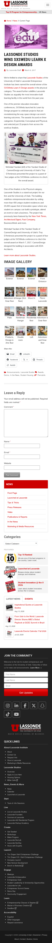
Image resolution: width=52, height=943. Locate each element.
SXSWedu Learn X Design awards (19, 88)
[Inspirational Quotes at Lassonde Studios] (9, 607)
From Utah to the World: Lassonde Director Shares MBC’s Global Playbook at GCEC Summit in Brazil (29, 619)
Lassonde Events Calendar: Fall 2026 (30, 631)
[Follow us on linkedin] (16, 705)
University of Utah (25, 935)
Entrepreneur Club (14, 880)
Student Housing (26, 375)
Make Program (13, 837)
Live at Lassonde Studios (17, 811)
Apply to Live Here (14, 774)
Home (8, 20)
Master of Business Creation (18, 905)
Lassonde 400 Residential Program (20, 820)
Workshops (11, 834)
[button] (9, 273)
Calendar (10, 791)
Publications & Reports (17, 516)
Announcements (13, 372)
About (9, 751)
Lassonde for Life (14, 885)
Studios (29, 939)
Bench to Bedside (14, 865)
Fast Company (28, 219)
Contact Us (11, 754)
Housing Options (13, 777)
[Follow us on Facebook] (25, 705)
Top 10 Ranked (25, 555)
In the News (14, 375)
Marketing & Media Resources (20, 526)
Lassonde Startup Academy (18, 823)
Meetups (10, 874)
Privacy (44, 935)
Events (29, 598)
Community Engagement (16, 894)
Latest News (13, 598)
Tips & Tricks (13, 502)
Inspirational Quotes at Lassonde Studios (28, 606)
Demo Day (11, 891)
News (15, 20)
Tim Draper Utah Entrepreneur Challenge (23, 854)
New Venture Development (17, 863)
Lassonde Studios (35, 78)
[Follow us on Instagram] (8, 705)
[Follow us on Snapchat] (42, 705)
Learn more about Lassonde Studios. (20, 255)
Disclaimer (37, 935)
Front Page (12, 492)
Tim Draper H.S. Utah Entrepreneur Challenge (25, 857)
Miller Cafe (11, 780)
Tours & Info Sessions (16, 803)
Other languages (13, 919)
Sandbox (11, 908)
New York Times (39, 216)
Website (7, 463)
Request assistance (15, 922)
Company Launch (14, 860)
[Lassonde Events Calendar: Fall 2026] (9, 634)
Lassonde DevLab (14, 840)
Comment (9, 406)
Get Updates (26, 692)
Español (10, 917)
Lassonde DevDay (14, 843)
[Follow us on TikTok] (8, 714)
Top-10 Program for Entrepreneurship (21, 12)
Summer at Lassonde (15, 817)
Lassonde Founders (15, 814)
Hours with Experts (14, 845)
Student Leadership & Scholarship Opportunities (25, 882)
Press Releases (14, 507)
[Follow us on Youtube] (16, 714)
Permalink (41, 375)
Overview (11, 771)
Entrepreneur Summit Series (18, 888)
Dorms (6, 375)
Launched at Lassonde (17, 497)
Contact (22, 939)
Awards (41, 372)
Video (9, 512)
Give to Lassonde (14, 760)
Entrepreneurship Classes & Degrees (21, 902)
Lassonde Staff (15, 70)
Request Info (12, 757)
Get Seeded (12, 831)
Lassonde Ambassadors (16, 877)
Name (7, 441)
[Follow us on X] (34, 705)
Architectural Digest (12, 219)
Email (7, 452)
